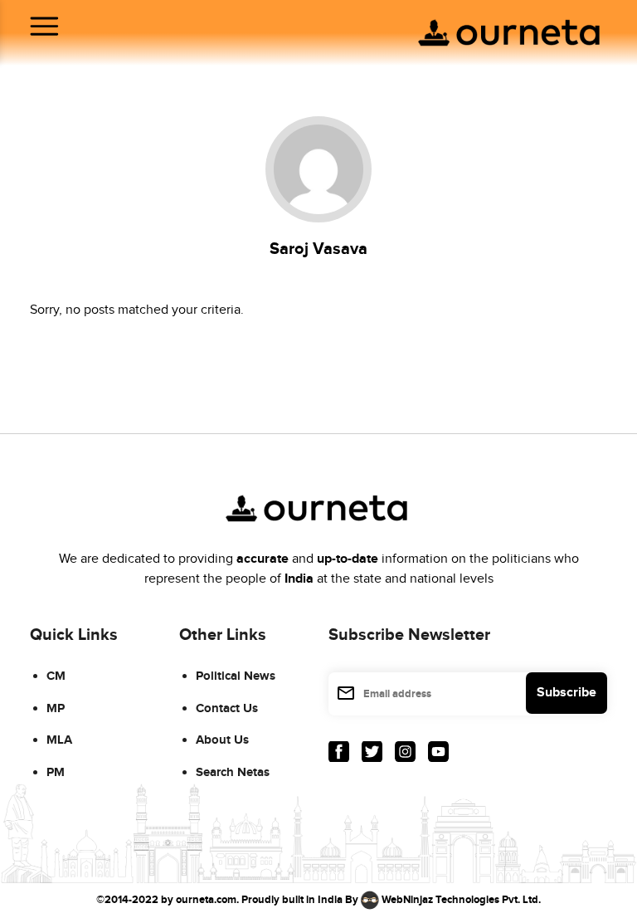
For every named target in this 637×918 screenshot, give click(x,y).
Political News (235, 676)
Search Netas (233, 772)
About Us (222, 740)
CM (56, 676)
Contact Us (227, 708)
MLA (59, 740)
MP (55, 708)
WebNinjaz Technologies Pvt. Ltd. (461, 899)
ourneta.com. (207, 899)
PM (55, 772)
